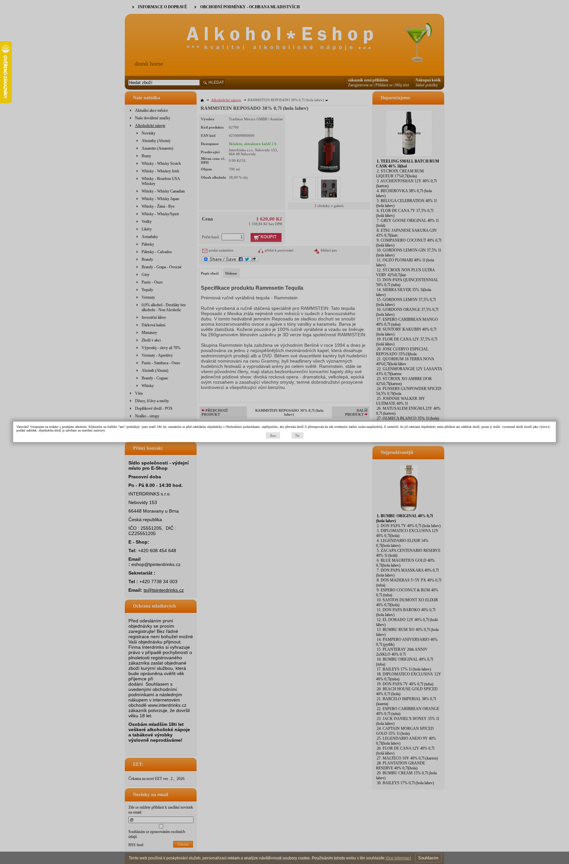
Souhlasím (428, 857)
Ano (273, 435)
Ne (297, 435)
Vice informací (398, 858)
